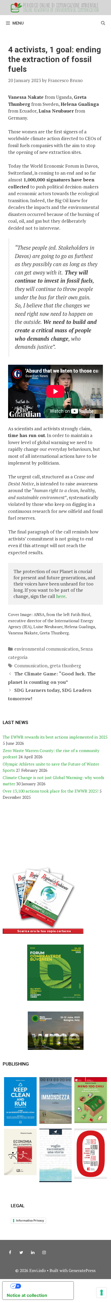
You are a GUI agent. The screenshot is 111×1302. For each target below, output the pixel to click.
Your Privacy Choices (43, 1286)
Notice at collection (27, 1295)
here (60, 596)
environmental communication (46, 649)
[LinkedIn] (32, 1252)
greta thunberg (65, 665)
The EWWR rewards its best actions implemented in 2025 (55, 737)
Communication (30, 665)
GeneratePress (82, 1270)
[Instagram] (43, 1252)
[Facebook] (10, 1252)
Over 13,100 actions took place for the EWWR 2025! (50, 791)
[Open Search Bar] (103, 23)
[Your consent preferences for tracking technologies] (101, 1292)
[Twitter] (21, 1252)
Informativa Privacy (30, 1220)
